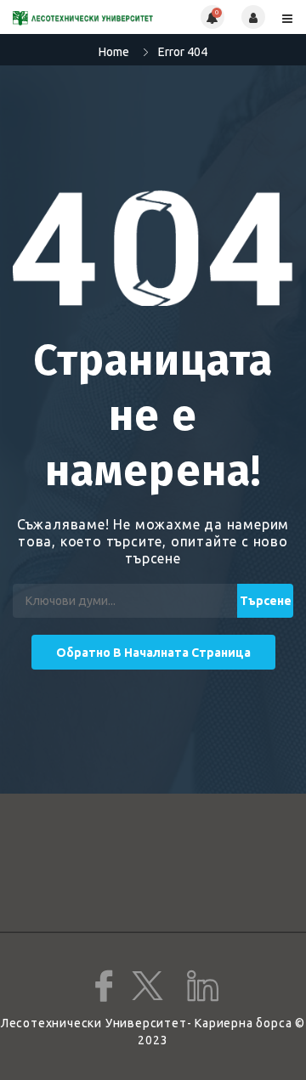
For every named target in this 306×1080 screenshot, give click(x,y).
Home (114, 52)
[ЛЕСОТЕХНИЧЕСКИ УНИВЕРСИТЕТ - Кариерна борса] (83, 16)
